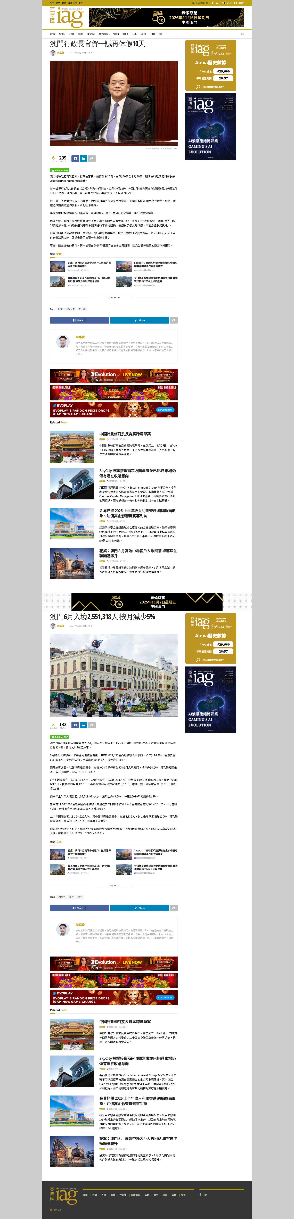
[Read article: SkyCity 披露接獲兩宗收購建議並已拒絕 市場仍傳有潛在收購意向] (72, 483)
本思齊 (102, 481)
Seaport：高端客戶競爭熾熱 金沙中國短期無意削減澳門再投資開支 (155, 264)
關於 (64, 2)
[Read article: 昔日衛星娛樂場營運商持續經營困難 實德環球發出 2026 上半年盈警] (124, 281)
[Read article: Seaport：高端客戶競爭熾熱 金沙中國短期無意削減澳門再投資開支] (124, 266)
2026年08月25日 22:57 (117, 439)
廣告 (81, 2)
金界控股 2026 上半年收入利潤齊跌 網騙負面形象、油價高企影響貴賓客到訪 (137, 513)
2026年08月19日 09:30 (78, 285)
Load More (114, 297)
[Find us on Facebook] (212, 3)
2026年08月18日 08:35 (145, 285)
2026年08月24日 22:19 (117, 521)
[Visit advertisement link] (166, 17)
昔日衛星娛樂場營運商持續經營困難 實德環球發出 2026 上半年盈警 (156, 279)
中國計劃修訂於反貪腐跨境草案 (125, 433)
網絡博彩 (104, 33)
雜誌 (58, 2)
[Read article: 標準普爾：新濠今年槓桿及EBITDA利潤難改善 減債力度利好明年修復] (57, 281)
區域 (143, 33)
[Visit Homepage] (67, 17)
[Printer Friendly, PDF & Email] (59, 170)
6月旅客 (62, 896)
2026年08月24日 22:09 (78, 270)
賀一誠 (82, 309)
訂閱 (52, 2)
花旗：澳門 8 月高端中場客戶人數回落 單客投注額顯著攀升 (89, 264)
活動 (116, 33)
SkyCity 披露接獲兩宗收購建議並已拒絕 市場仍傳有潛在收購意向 (137, 473)
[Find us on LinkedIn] (217, 3)
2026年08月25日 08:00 (117, 481)
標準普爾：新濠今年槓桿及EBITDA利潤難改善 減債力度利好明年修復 (89, 279)
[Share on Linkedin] (83, 158)
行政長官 (70, 309)
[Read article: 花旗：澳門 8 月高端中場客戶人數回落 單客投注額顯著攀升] (57, 266)
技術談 (91, 33)
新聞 (52, 33)
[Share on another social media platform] (92, 158)
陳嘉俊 (60, 52)
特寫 (62, 33)
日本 (134, 33)
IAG (59, 1209)
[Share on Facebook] (75, 158)
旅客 (71, 896)
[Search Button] (242, 34)
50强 (153, 33)
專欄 (80, 33)
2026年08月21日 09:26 (145, 270)
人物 (71, 33)
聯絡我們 (72, 2)
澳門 (125, 33)
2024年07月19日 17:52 (81, 625)
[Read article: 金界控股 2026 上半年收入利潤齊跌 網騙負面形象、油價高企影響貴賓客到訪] (72, 523)
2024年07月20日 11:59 (81, 52)
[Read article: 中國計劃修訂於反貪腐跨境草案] (72, 447)
